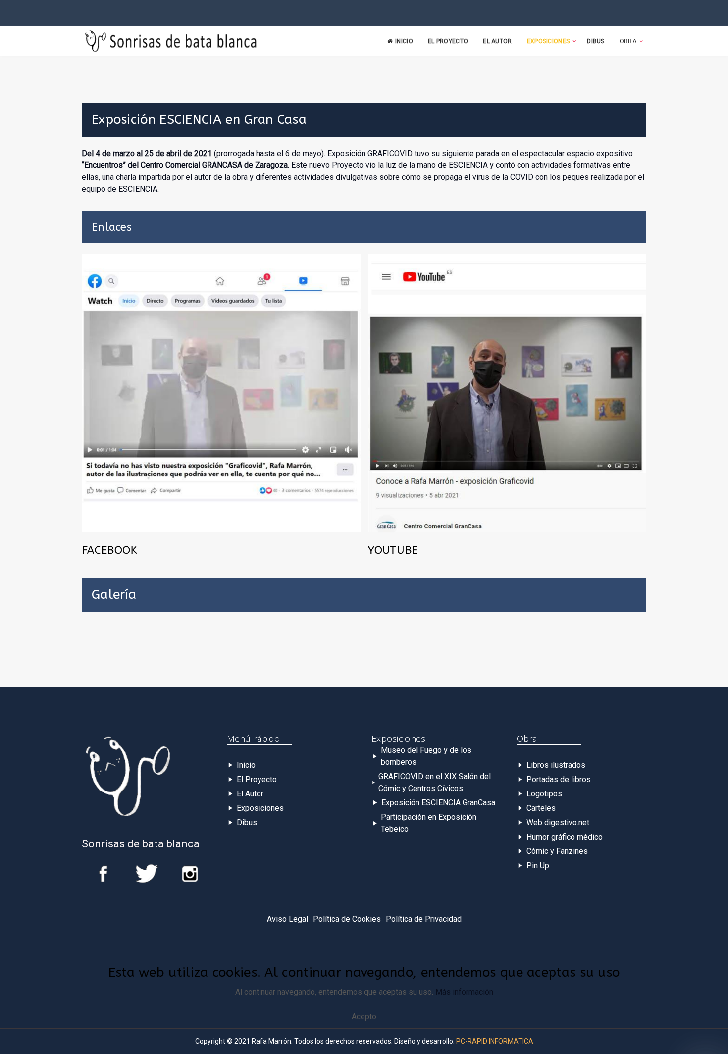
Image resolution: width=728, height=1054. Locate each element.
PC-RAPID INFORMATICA (494, 1041)
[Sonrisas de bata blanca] (171, 41)
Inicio (404, 41)
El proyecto (448, 41)
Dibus (596, 41)
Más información (464, 992)
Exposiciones (548, 41)
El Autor (497, 41)
